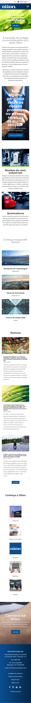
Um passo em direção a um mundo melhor (15, 17)
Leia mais (15, 25)
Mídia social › (15, 683)
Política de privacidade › (15, 676)
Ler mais (15, 482)
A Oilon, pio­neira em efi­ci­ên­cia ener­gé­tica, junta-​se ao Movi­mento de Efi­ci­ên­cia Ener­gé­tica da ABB (15, 456)
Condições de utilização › (15, 673)
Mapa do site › (15, 679)
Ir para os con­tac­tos (15, 135)
